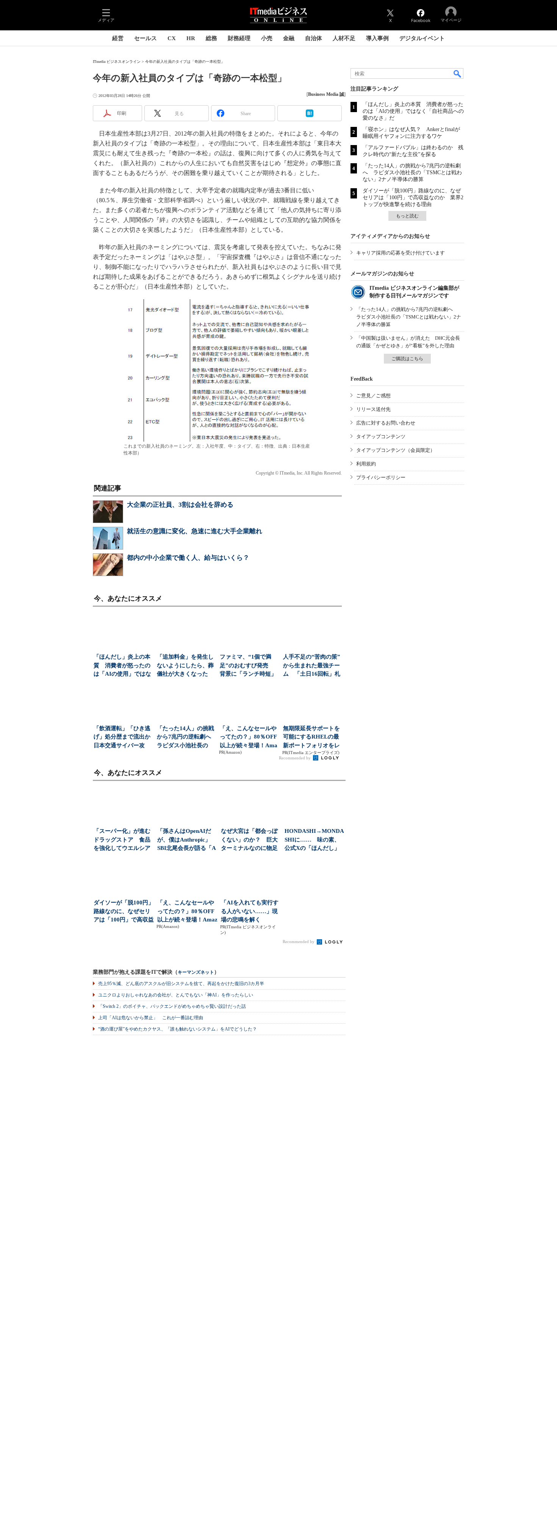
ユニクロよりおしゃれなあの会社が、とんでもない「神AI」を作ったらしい (175, 995)
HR (190, 38)
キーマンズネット (196, 972)
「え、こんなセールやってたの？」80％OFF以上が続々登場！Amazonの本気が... (248, 737)
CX (171, 38)
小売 (266, 38)
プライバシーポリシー (380, 477)
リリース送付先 (373, 409)
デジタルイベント (422, 38)
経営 (118, 38)
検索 (457, 73)
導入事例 (377, 38)
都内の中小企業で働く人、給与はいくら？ (188, 557)
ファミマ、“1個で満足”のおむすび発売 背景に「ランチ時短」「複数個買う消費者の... (248, 666)
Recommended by (295, 758)
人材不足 (344, 38)
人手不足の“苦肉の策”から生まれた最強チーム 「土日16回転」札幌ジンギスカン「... (311, 666)
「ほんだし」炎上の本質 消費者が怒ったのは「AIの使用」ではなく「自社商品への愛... (122, 666)
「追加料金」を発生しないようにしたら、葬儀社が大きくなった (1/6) (185, 666)
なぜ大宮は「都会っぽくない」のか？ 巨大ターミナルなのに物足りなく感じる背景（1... (250, 840)
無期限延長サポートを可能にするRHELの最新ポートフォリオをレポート (311, 737)
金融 (288, 38)
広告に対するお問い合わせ (385, 423)
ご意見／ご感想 (373, 395)
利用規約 (366, 464)
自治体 (313, 38)
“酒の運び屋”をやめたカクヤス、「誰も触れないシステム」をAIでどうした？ (177, 1029)
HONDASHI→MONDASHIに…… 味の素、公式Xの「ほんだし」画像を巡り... (314, 840)
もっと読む (407, 216)
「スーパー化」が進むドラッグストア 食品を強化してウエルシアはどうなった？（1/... (122, 840)
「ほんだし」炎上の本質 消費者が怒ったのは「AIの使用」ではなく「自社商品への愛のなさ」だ (413, 111)
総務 (211, 38)
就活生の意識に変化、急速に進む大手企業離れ (194, 531)
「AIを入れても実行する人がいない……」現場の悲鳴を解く (249, 911)
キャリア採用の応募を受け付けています (400, 253)
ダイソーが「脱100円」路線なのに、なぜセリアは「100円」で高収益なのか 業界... (124, 912)
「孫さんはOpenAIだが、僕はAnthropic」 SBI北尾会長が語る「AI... (186, 840)
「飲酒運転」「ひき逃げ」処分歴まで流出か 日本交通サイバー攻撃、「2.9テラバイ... (123, 737)
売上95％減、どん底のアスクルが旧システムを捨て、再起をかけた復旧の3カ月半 (181, 983)
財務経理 (239, 38)
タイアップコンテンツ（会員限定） (395, 450)
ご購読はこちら (407, 358)
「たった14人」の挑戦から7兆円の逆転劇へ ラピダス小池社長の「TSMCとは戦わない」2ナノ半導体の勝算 (412, 172)
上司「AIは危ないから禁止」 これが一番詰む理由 (150, 1017)
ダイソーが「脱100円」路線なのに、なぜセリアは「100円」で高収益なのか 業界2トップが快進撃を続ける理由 (413, 197)
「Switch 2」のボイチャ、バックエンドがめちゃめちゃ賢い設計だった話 (172, 1006)
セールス (145, 38)
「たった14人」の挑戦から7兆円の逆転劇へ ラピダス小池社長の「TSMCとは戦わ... (186, 737)
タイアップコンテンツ (380, 436)
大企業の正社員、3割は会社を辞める (180, 504)
